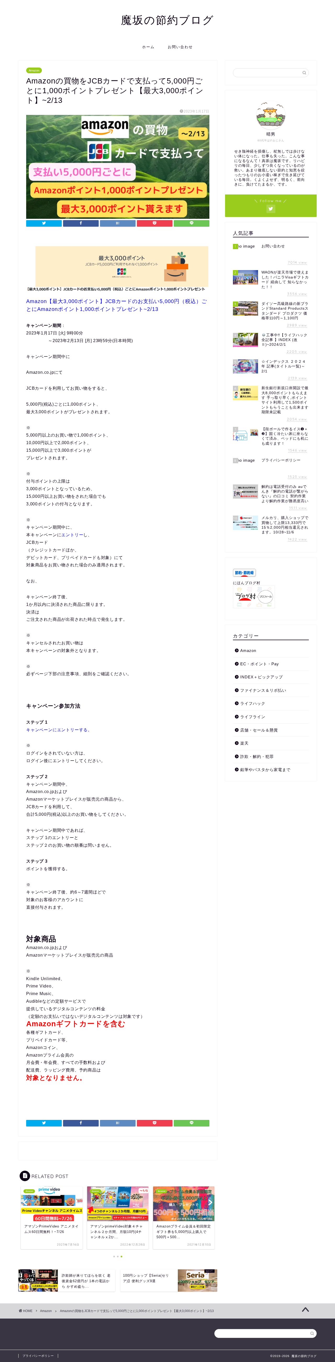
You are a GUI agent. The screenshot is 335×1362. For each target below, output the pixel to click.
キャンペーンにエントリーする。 (59, 730)
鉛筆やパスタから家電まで (265, 769)
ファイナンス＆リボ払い (263, 690)
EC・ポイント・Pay (259, 664)
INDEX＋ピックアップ (261, 677)
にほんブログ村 (246, 583)
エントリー (72, 535)
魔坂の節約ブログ (167, 19)
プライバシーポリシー (38, 1355)
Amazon (34, 70)
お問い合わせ (180, 46)
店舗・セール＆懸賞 (259, 730)
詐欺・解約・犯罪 (257, 756)
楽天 (244, 743)
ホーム (148, 46)
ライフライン (252, 717)
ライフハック (252, 703)
